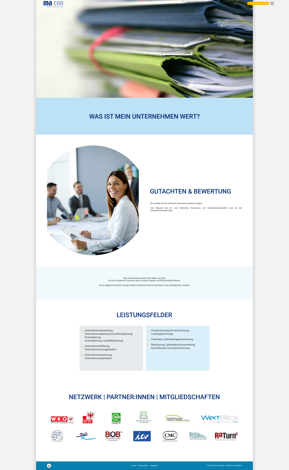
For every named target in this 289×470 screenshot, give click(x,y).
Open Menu (272, 3)
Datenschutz (143, 466)
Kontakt (134, 466)
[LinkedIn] (49, 466)
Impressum (154, 466)
